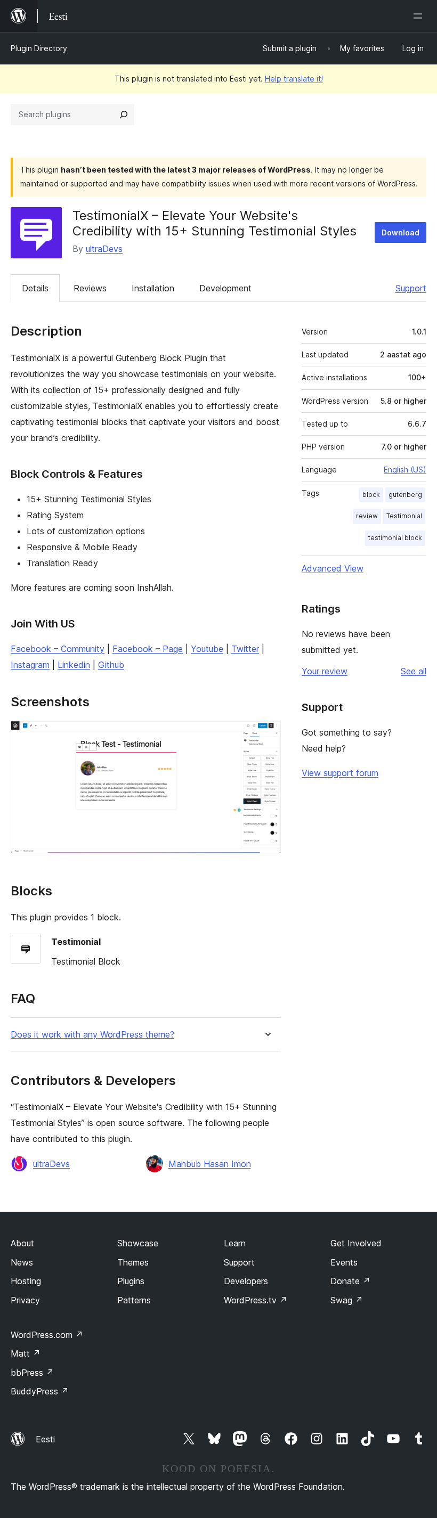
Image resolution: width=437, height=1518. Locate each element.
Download (400, 232)
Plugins (130, 1281)
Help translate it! (294, 78)
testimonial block (395, 538)
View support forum (340, 773)
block (371, 495)
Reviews (90, 288)
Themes (133, 1262)
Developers (246, 1281)
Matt (26, 1353)
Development (225, 288)
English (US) (405, 469)
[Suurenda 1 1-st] (266, 735)
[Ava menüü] (420, 16)
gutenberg (405, 495)
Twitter (245, 648)
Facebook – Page (147, 648)
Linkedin (74, 664)
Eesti (45, 1439)
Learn (235, 1243)
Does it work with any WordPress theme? (92, 1035)
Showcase (137, 1243)
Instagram (30, 664)
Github (111, 664)
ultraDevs (104, 248)
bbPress (32, 1372)
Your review (324, 671)
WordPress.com (47, 1334)
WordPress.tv (255, 1300)
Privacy (25, 1300)
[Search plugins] (123, 114)
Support (410, 288)
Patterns (134, 1300)
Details (35, 288)
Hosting (26, 1281)
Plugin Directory (39, 48)
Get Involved (356, 1243)
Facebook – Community (57, 648)
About (22, 1243)
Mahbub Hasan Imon (209, 1163)
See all (413, 671)
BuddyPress (40, 1391)
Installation (153, 288)
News (22, 1262)
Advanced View (332, 568)
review (367, 516)
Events (344, 1262)
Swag (346, 1300)
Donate (350, 1281)
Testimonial (404, 516)
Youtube (207, 648)
